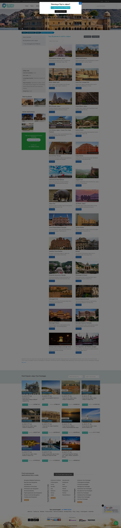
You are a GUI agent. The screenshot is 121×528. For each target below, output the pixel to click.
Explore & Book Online (61, 11)
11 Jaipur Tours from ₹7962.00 (60, 7)
